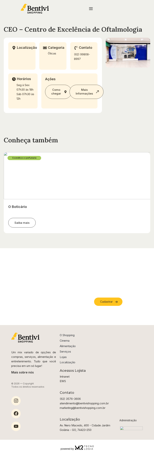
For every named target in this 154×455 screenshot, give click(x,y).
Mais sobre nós (22, 372)
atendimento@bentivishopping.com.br (84, 403)
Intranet (64, 376)
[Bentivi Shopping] (35, 9)
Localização (67, 362)
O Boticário (17, 207)
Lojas (63, 357)
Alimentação (68, 346)
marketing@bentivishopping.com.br (82, 408)
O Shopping (67, 335)
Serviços (65, 351)
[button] (22, 223)
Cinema (64, 340)
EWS (63, 381)
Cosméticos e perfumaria (24, 158)
